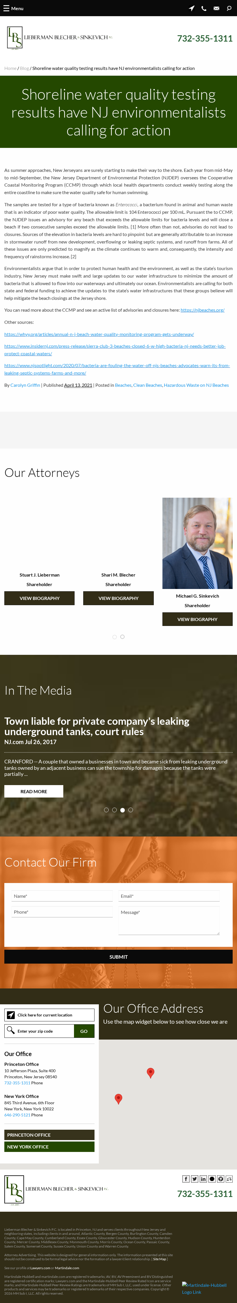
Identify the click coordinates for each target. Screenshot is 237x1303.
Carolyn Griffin (25, 385)
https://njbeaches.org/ (203, 310)
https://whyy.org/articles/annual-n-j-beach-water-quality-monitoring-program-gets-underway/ (99, 334)
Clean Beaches (147, 385)
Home (10, 68)
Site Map (159, 1258)
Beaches (123, 385)
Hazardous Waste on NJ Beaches (196, 385)
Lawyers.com (40, 1267)
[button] (118, 1099)
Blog (24, 68)
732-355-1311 (205, 38)
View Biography (40, 598)
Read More (34, 791)
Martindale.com (67, 1267)
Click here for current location (45, 1014)
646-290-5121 (17, 1114)
